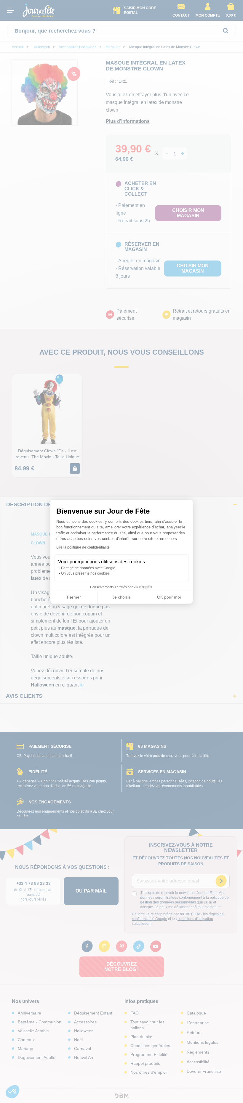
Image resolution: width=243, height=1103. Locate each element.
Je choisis (121, 597)
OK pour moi (169, 597)
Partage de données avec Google (88, 568)
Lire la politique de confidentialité (83, 547)
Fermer (74, 597)
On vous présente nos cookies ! (86, 573)
